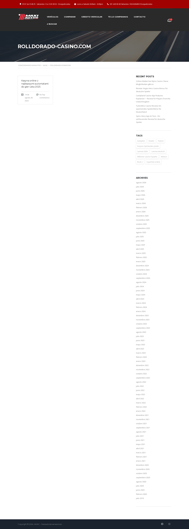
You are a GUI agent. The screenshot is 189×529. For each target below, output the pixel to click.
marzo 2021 (141, 452)
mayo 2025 (140, 245)
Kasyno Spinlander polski (148, 146)
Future (161, 141)
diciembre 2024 (142, 265)
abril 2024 (140, 299)
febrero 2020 (141, 494)
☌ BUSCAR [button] (52, 24)
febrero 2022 (141, 407)
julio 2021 (140, 436)
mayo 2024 (140, 294)
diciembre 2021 (142, 415)
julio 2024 (140, 286)
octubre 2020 (141, 473)
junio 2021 (140, 440)
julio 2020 (140, 486)
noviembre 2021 (142, 419)
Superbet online (153, 162)
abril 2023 (140, 348)
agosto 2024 (141, 282)
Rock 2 (140, 162)
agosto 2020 (141, 481)
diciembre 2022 (142, 365)
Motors (164, 156)
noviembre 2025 (142, 220)
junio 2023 (140, 340)
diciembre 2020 (142, 465)
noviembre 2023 (142, 319)
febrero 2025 (141, 257)
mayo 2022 (140, 394)
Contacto (139, 17)
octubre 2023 (141, 324)
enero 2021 (140, 461)
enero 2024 (140, 311)
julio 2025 (140, 236)
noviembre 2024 (142, 270)
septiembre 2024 (143, 278)
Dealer (151, 141)
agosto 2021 (141, 432)
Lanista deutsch (158, 151)
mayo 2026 (140, 195)
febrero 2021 (141, 456)
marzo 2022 (141, 402)
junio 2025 (140, 240)
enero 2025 (140, 261)
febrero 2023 (141, 357)
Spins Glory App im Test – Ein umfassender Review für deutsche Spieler (150, 119)
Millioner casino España (147, 156)
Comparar (70, 17)
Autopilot (141, 141)
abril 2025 (140, 249)
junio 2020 (140, 490)
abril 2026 (140, 199)
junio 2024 (140, 290)
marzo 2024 (141, 303)
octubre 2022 (141, 373)
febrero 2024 (141, 307)
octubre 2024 (141, 274)
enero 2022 (140, 411)
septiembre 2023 (143, 328)
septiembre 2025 (143, 228)
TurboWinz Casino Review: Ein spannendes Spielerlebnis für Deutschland (148, 109)
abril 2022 (140, 398)
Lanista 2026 (142, 151)
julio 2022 (140, 386)
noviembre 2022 (142, 369)
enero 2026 (140, 211)
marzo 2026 (141, 203)
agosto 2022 (141, 382)
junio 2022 (140, 390)
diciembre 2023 (142, 315)
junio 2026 (140, 191)
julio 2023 (140, 336)
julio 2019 (140, 498)
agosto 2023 (141, 332)
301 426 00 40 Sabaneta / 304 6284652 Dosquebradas (131, 4)
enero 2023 (140, 361)
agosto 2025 (141, 232)
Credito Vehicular (91, 17)
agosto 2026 (141, 182)
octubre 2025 (141, 224)
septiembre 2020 (143, 477)
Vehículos (52, 17)
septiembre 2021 (143, 427)
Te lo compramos (118, 17)
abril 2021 (140, 448)
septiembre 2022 (143, 378)
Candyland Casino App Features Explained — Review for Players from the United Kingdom (153, 98)
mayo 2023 (140, 344)
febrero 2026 (141, 207)
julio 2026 (140, 186)
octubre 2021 (141, 423)
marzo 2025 (141, 253)
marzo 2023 (141, 353)
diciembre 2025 (142, 216)
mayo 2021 (140, 444)
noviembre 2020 (142, 469)
